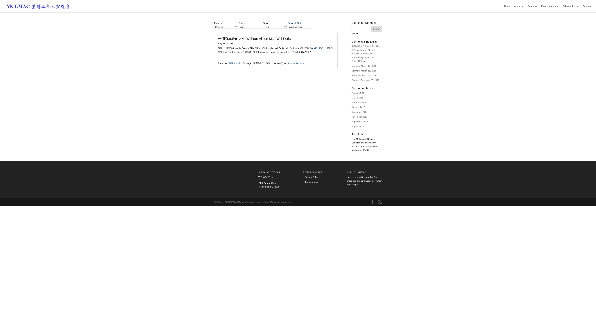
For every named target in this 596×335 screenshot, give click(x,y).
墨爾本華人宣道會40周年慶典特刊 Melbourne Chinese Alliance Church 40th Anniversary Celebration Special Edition (366, 53)
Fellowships (569, 6)
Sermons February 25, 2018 (365, 80)
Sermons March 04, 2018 (364, 75)
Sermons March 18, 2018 (364, 66)
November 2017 (359, 117)
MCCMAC (230, 202)
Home (507, 6)
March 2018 (357, 97)
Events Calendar (550, 6)
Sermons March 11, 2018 (364, 70)
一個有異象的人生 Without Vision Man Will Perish (255, 39)
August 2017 (358, 126)
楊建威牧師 (234, 63)
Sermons (532, 6)
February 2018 (359, 102)
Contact (587, 6)
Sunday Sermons (295, 63)
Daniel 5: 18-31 (295, 23)
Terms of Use (311, 182)
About (517, 6)
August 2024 (358, 93)
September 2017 (360, 121)
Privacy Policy (311, 177)
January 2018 (358, 107)
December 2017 (359, 112)
